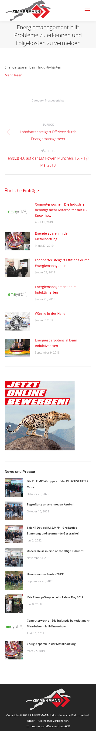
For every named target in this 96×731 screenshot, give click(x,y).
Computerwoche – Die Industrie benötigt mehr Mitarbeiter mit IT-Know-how (61, 210)
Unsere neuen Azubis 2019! (45, 574)
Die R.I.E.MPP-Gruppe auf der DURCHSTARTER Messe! (57, 484)
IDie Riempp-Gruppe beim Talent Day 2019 (55, 597)
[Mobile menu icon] (87, 10)
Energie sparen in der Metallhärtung (52, 236)
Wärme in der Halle (50, 313)
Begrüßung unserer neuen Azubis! (50, 504)
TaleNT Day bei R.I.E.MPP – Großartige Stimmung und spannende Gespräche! (53, 530)
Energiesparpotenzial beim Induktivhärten (56, 343)
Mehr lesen (13, 75)
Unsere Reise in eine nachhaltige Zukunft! (55, 551)
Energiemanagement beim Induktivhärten (55, 290)
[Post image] (17, 212)
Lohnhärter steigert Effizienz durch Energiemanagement (62, 263)
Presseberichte (55, 100)
